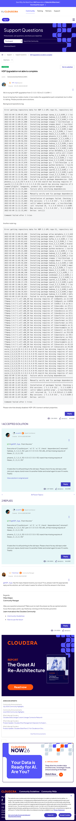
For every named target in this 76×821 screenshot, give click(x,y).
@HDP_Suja (15, 444)
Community (30, 11)
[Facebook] (2, 800)
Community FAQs (49, 791)
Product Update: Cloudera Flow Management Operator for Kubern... (25, 723)
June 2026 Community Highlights (13, 712)
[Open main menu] (73, 19)
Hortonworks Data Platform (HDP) (17, 77)
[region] (39, 806)
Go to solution (67, 67)
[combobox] (47, 41)
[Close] (71, 795)
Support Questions (21, 55)
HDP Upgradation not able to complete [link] (41, 55)
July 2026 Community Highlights (13, 706)
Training (40, 11)
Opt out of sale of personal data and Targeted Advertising (19, 815)
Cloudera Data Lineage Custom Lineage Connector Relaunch (22, 717)
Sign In (6, 20)
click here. (4, 817)
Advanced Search (9, 46)
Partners (48, 11)
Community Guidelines (15, 616)
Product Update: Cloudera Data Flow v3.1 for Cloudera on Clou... (23, 728)
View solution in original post (17, 478)
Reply (69, 414)
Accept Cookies (65, 815)
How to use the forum (15, 620)
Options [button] (6, 60)
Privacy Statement (59, 810)
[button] (72, 89)
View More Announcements (38, 734)
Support (57, 11)
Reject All (50, 815)
